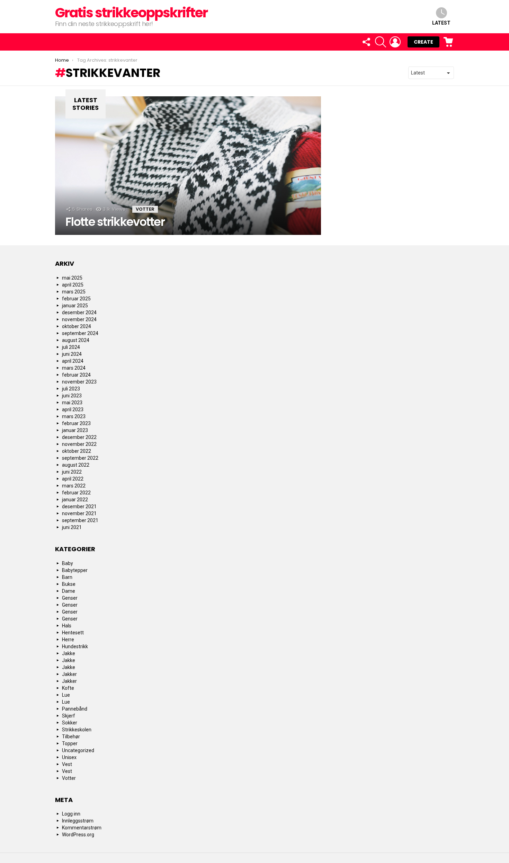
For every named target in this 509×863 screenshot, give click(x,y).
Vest (67, 764)
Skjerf (68, 716)
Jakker (69, 674)
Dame (68, 591)
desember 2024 (79, 312)
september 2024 (80, 333)
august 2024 (75, 340)
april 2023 (72, 409)
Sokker (69, 722)
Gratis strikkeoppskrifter (131, 12)
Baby (67, 563)
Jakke (68, 653)
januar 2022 (75, 499)
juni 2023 (72, 395)
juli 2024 (71, 347)
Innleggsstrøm (77, 821)
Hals (66, 625)
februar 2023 (76, 423)
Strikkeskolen (76, 729)
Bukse (68, 584)
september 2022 (80, 458)
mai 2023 (72, 402)
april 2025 (72, 285)
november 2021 (79, 513)
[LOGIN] (395, 42)
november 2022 (79, 444)
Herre (68, 639)
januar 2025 (75, 305)
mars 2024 (74, 368)
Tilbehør (71, 736)
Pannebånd (74, 709)
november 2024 (79, 319)
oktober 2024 (76, 326)
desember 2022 (79, 437)
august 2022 (75, 465)
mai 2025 (72, 278)
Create (423, 41)
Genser (70, 598)
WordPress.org (78, 834)
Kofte (68, 688)
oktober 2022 (76, 451)
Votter (145, 209)
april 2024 (72, 361)
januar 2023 (75, 430)
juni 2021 (72, 527)
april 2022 (72, 479)
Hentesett (73, 632)
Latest (441, 23)
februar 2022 (76, 492)
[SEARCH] (380, 42)
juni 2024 (72, 354)
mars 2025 (74, 291)
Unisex (69, 757)
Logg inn (71, 814)
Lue (66, 695)
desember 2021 (79, 506)
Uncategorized (78, 750)
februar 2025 (76, 298)
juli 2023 (71, 388)
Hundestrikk (75, 646)
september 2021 (80, 520)
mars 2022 (74, 485)
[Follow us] (366, 42)
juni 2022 (72, 472)
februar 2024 (76, 375)
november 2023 (79, 382)
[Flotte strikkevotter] (188, 165)
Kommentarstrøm (81, 827)
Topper (70, 743)
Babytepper (75, 570)
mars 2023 (74, 416)
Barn (67, 577)
